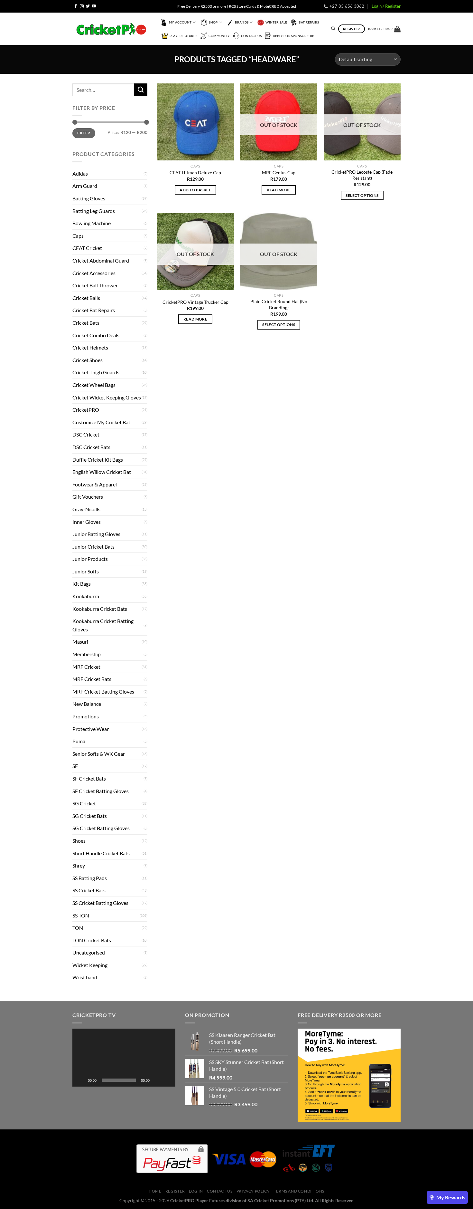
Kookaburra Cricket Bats (99, 609)
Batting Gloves (88, 198)
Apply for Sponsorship (293, 36)
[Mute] (156, 1080)
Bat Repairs (309, 22)
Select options (362, 195)
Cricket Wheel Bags (94, 385)
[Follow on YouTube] (94, 6)
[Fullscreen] (167, 1080)
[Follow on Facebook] (76, 6)
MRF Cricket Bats (91, 679)
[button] (124, 1057)
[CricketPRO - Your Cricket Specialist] (111, 29)
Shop (213, 22)
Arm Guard (84, 186)
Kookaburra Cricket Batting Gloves (103, 625)
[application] (123, 1058)
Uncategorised (88, 952)
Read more (279, 190)
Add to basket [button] (195, 190)
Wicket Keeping (89, 965)
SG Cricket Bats (89, 816)
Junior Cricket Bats (93, 546)
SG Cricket (84, 803)
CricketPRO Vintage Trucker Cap (195, 302)
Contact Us (251, 36)
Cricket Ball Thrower (95, 285)
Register (175, 1191)
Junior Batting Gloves (96, 534)
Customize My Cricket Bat (101, 422)
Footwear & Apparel (94, 484)
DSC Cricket (85, 434)
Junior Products (90, 559)
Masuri (80, 641)
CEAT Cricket (87, 248)
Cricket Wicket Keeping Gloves (106, 397)
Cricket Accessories (94, 273)
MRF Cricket (86, 667)
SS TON (80, 915)
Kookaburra (85, 596)
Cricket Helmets (90, 347)
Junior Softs (85, 571)
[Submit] (140, 89)
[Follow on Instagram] (82, 6)
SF (75, 766)
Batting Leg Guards (93, 211)
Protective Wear (90, 729)
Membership (86, 654)
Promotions (85, 716)
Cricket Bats (85, 323)
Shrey (78, 865)
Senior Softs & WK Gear (98, 754)
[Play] (81, 1080)
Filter (83, 132)
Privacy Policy (253, 1191)
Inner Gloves (86, 522)
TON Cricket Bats (91, 940)
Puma (78, 741)
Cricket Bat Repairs (93, 310)
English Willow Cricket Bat (101, 472)
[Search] (333, 28)
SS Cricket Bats (89, 890)
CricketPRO (85, 410)
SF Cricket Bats (89, 778)
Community (219, 36)
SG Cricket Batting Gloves (101, 828)
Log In (196, 1191)
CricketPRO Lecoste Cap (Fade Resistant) (362, 175)
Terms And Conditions (299, 1191)
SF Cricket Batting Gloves (100, 791)
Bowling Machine (91, 223)
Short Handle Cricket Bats (101, 853)
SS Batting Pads (89, 878)
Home (155, 1191)
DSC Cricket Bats (91, 447)
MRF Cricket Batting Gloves (103, 691)
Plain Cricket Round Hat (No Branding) (278, 304)
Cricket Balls (86, 298)
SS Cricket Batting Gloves (100, 903)
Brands (241, 22)
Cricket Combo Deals (95, 335)
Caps (78, 236)
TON (77, 928)
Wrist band (84, 977)
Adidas (80, 173)
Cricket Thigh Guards (95, 372)
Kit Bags (81, 584)
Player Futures (183, 36)
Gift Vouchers (87, 497)
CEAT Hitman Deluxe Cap (195, 172)
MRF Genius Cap (278, 172)
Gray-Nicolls (86, 509)
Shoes (79, 841)
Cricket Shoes (87, 360)
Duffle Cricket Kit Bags (97, 459)
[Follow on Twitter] (88, 6)
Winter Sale (276, 22)
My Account (180, 22)
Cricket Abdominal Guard (100, 260)
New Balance (86, 704)
